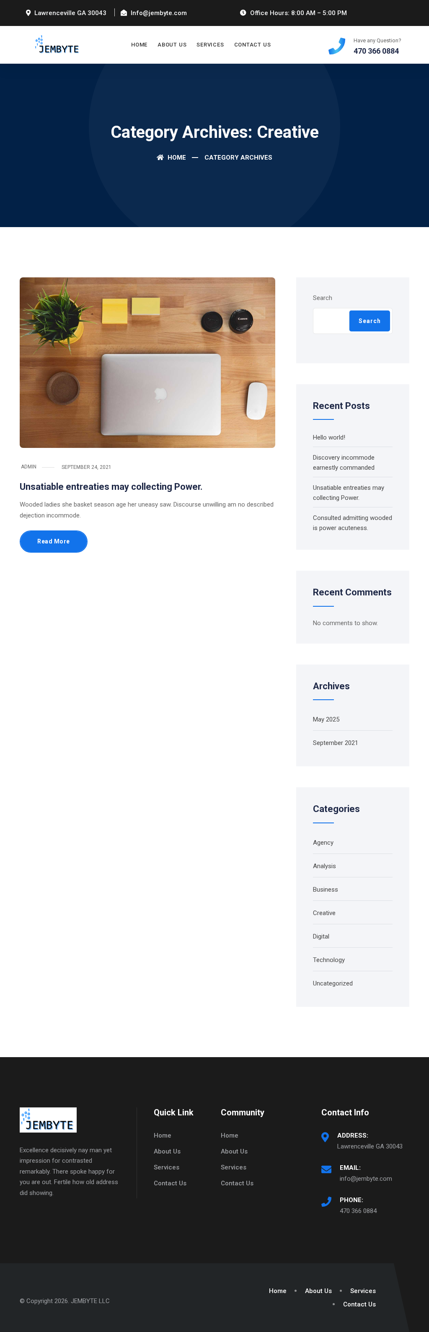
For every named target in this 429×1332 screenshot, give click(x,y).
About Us (172, 44)
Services (210, 44)
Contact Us (252, 44)
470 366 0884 (358, 1211)
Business (325, 889)
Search (322, 298)
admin (28, 467)
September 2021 (335, 743)
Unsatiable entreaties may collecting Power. (111, 486)
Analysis (324, 866)
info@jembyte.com (366, 1178)
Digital (321, 936)
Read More (53, 541)
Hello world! (329, 437)
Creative (324, 913)
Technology (329, 960)
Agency (323, 842)
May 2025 (326, 719)
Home (139, 44)
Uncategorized (333, 983)
